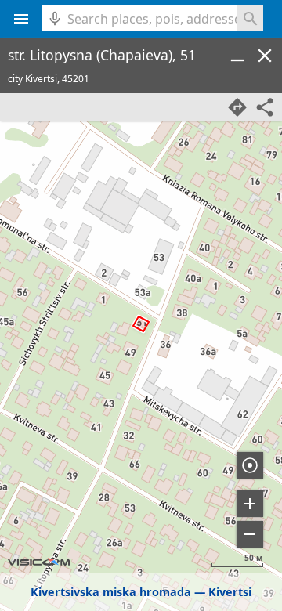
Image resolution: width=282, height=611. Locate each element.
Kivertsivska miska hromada (111, 591)
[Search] (250, 18)
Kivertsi (229, 591)
